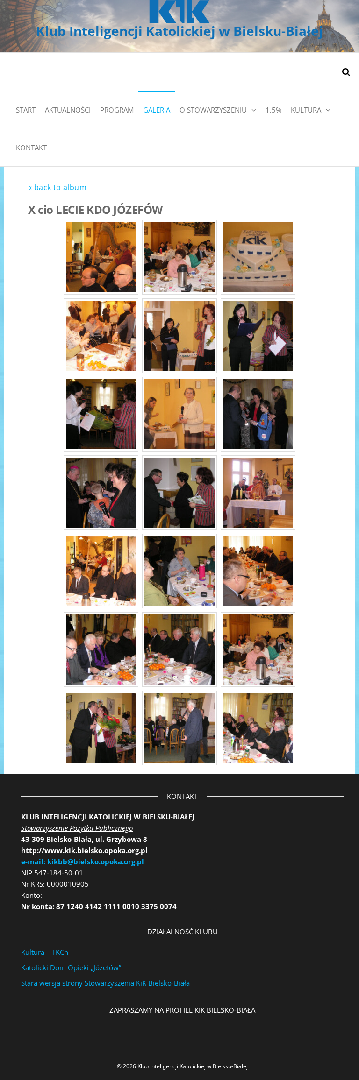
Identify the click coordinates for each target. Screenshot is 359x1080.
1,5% (273, 109)
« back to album (57, 187)
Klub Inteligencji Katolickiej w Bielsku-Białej (179, 31)
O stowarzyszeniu (213, 109)
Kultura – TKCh (44, 952)
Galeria (156, 109)
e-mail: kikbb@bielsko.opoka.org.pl (82, 861)
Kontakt (31, 147)
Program (117, 109)
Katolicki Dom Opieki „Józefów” (71, 967)
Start (26, 109)
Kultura (306, 109)
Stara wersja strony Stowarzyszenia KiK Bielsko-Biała (105, 983)
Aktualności (68, 109)
